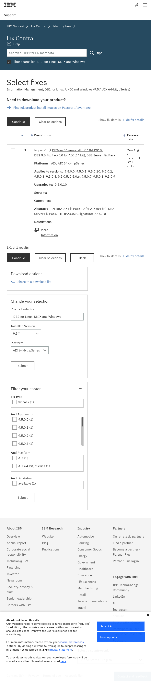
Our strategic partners (128, 536)
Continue (18, 122)
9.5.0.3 (23, 443)
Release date (132, 137)
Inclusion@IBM (17, 561)
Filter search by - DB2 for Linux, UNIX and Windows (49, 62)
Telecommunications (92, 601)
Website (48, 536)
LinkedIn (119, 596)
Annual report (16, 543)
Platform (17, 343)
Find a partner (123, 543)
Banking (83, 543)
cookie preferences (71, 642)
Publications (51, 549)
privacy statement (60, 649)
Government (86, 562)
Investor (13, 574)
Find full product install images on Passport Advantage (52, 108)
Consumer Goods (89, 549)
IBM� (10, 5)
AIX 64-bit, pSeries (31, 466)
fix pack (23, 402)
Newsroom (14, 580)
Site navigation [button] (145, 7)
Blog (45, 543)
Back (82, 258)
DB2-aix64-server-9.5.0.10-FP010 (77, 150)
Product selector (22, 309)
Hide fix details (133, 120)
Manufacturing (87, 588)
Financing (13, 567)
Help (16, 44)
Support (10, 15)
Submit (23, 366)
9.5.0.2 (23, 435)
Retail (81, 595)
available (24, 483)
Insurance (84, 575)
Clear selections (50, 122)
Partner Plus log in (126, 561)
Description (42, 135)
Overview (13, 536)
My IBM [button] (136, 6)
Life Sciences (86, 582)
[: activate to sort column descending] (25, 137)
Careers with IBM (19, 605)
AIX (20, 458)
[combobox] (26, 333)
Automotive (85, 536)
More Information (49, 232)
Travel (81, 608)
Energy (82, 556)
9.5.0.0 (23, 419)
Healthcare (85, 569)
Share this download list (34, 282)
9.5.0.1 (23, 427)
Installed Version (23, 326)
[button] (148, 615)
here (63, 661)
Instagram (120, 609)
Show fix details (110, 120)
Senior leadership (19, 598)
